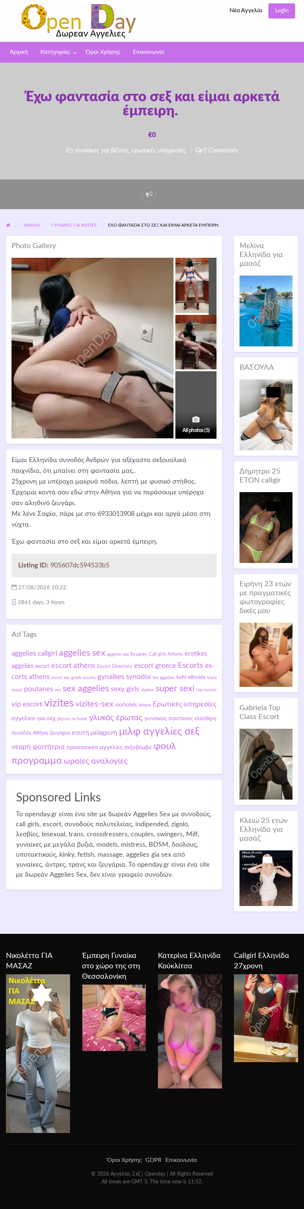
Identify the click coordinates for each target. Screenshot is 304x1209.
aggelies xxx (118, 654)
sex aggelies (86, 688)
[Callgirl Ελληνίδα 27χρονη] (266, 1018)
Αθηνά (145, 705)
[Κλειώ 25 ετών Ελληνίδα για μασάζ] (266, 877)
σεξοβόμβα (138, 747)
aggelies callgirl (34, 653)
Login (281, 10)
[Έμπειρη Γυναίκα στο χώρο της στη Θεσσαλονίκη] (114, 1018)
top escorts (206, 690)
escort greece (155, 665)
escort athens (73, 665)
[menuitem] (245, 11)
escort (42, 666)
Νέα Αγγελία (245, 10)
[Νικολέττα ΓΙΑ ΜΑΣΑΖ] (38, 1053)
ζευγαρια (60, 733)
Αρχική (19, 52)
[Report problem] (149, 194)
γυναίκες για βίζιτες (102, 150)
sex (58, 690)
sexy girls (125, 689)
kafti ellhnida (190, 677)
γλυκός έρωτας (115, 718)
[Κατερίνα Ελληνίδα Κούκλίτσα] (190, 1031)
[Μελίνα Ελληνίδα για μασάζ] (266, 310)
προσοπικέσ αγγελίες (94, 747)
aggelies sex (82, 653)
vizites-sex (94, 704)
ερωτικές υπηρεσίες (159, 150)
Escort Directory (114, 666)
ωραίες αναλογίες (96, 761)
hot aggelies (164, 678)
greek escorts (83, 678)
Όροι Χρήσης (103, 52)
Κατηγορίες (55, 52)
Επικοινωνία (148, 52)
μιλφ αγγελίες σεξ (159, 732)
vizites (59, 703)
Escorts (190, 665)
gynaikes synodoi (124, 677)
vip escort (26, 704)
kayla (212, 678)
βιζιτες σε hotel (72, 718)
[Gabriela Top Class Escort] (266, 763)
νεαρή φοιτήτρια (38, 747)
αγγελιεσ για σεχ (33, 718)
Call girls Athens (166, 654)
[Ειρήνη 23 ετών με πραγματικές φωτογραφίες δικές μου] (266, 654)
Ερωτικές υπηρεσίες (185, 704)
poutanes (38, 689)
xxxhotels (126, 705)
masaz (16, 690)
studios (147, 690)
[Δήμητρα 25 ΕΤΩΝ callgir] (266, 527)
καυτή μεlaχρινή (94, 732)
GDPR (153, 1160)
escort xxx (60, 678)
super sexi (175, 688)
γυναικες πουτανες (168, 718)
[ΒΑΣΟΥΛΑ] (266, 414)
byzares (138, 654)
